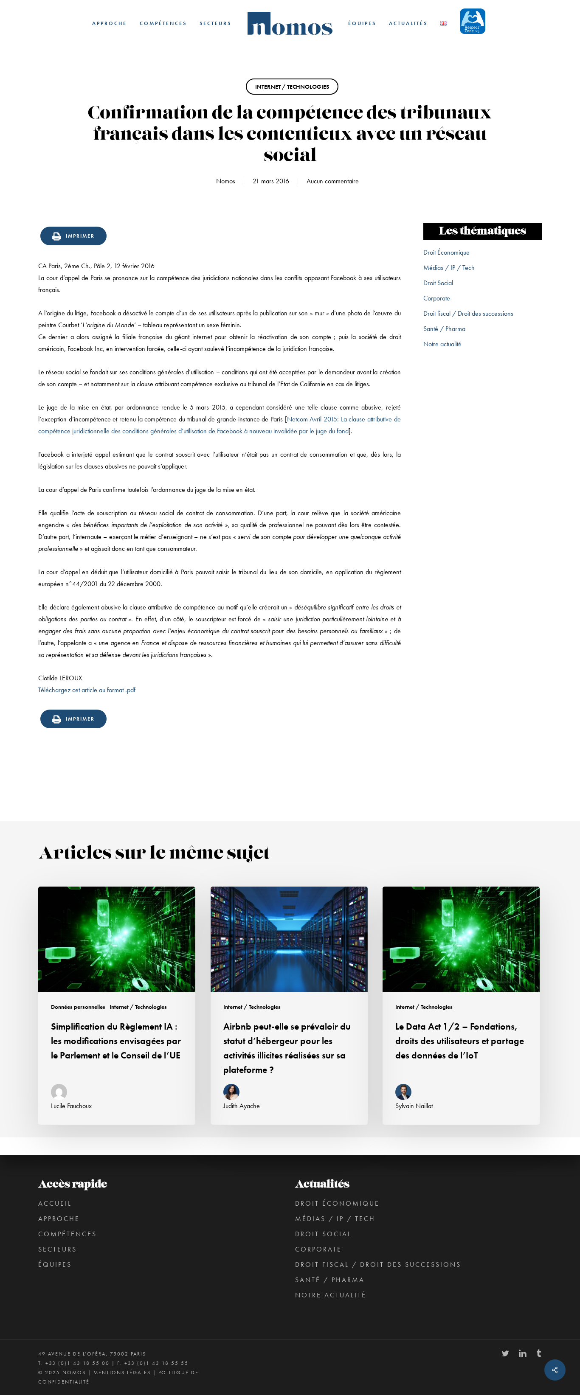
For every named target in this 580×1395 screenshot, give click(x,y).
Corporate (436, 298)
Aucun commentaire (333, 181)
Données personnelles (78, 1006)
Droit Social (438, 282)
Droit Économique (446, 252)
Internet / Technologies (292, 86)
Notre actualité (442, 344)
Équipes (55, 1264)
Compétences (67, 1233)
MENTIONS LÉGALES (122, 1372)
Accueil (55, 1203)
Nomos (225, 181)
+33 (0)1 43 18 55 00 (77, 1363)
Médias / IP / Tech (449, 267)
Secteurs (57, 1249)
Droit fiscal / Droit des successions (468, 313)
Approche (59, 1218)
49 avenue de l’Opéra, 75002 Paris (92, 1353)
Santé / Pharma (444, 328)
